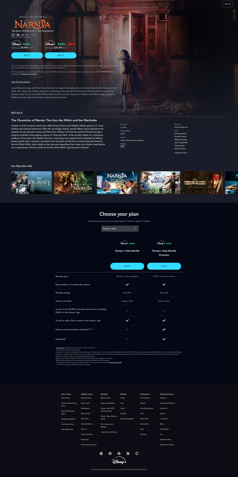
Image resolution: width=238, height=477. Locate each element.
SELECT (27, 55)
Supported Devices (87, 424)
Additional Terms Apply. (29, 74)
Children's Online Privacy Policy (69, 404)
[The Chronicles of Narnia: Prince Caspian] (74, 182)
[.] (101, 453)
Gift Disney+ (85, 439)
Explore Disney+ (86, 398)
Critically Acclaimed (146, 408)
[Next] (233, 182)
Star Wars (123, 413)
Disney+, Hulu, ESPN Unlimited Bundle (107, 409)
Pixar (122, 403)
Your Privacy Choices (67, 424)
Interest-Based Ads (67, 429)
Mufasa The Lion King (167, 445)
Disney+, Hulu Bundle (108, 403)
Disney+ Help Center (115, 362)
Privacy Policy (65, 398)
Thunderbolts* (164, 429)
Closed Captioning (87, 434)
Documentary (144, 424)
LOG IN (227, 4)
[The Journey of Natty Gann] (31, 182)
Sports (142, 413)
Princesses (143, 434)
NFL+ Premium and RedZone (107, 425)
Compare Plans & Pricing (109, 432)
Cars (161, 434)
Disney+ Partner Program (89, 445)
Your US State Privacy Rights (67, 412)
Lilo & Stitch (164, 419)
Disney (122, 398)
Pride (142, 429)
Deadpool (163, 398)
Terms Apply (60, 348)
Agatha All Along (165, 439)
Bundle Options (106, 398)
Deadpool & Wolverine (167, 403)
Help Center (85, 419)
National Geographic (127, 419)
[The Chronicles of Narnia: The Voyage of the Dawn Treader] (117, 182)
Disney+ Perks (85, 403)
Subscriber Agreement (68, 419)
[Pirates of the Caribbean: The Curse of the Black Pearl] (203, 182)
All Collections (145, 398)
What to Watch (85, 413)
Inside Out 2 (164, 408)
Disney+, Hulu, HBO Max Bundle (109, 417)
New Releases (85, 408)
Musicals (143, 403)
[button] (89, 394)
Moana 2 (162, 413)
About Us (84, 429)
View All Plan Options (20, 82)
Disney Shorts (144, 419)
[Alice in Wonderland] (160, 182)
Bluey (162, 424)
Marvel (122, 408)
